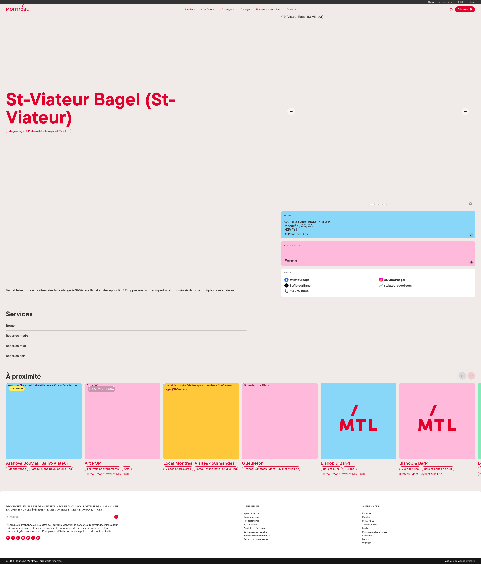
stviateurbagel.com (398, 285)
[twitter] (18, 538)
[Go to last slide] (291, 111)
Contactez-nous (251, 517)
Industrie (366, 513)
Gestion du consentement (256, 539)
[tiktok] (38, 538)
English (472, 2)
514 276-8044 (299, 291)
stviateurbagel (300, 280)
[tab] (372, 204)
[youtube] (23, 538)
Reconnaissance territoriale (257, 535)
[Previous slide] (462, 376)
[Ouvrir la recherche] (451, 10)
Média (365, 528)
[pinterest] (33, 538)
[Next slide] (465, 111)
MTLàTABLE (368, 520)
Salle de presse (369, 524)
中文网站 (366, 543)
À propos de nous (252, 513)
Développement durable (255, 531)
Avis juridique (250, 524)
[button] (470, 203)
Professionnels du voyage (374, 531)
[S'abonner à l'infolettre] (116, 517)
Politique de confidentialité (459, 560)
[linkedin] (28, 538)
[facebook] (8, 538)
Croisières (367, 535)
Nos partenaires (251, 520)
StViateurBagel (300, 285)
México (365, 539)
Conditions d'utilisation (255, 528)
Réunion (431, 2)
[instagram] (13, 538)
